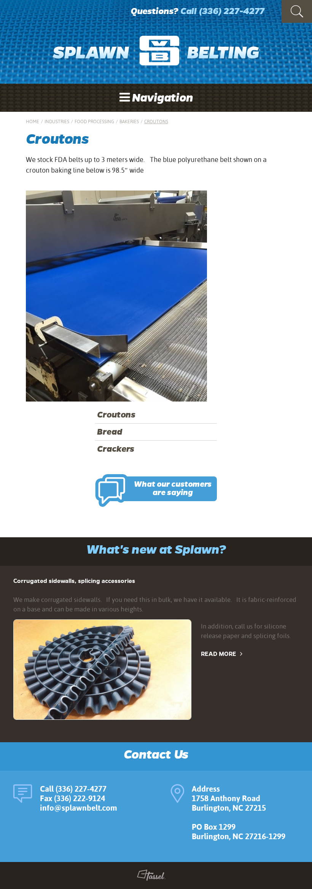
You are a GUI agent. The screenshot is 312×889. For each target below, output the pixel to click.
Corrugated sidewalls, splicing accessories (74, 581)
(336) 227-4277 (231, 11)
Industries (57, 121)
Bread (109, 432)
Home (32, 121)
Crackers (115, 449)
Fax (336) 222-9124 (72, 798)
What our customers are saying (173, 488)
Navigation (161, 98)
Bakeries (129, 121)
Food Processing (94, 121)
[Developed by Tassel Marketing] (151, 877)
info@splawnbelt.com (78, 808)
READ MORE (218, 654)
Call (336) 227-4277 (73, 789)
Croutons (116, 414)
